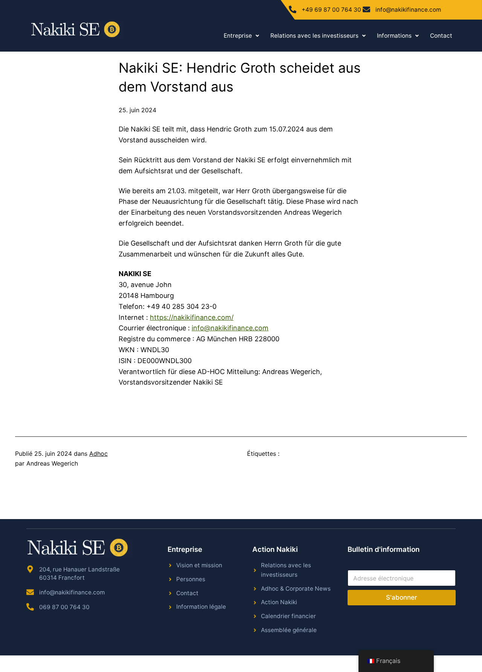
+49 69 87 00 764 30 (331, 9)
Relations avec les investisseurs (314, 35)
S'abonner (401, 597)
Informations (394, 35)
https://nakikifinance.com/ (191, 317)
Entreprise (238, 35)
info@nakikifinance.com (408, 9)
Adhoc (98, 453)
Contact (441, 35)
